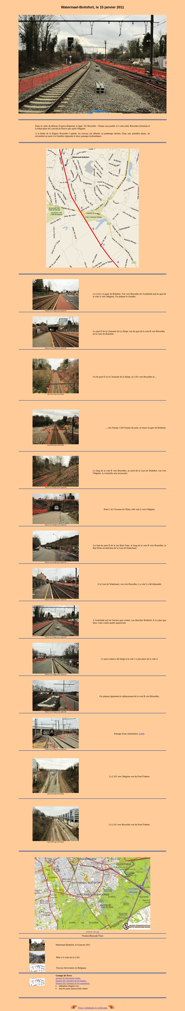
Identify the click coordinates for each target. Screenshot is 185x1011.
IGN (97, 932)
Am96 (141, 733)
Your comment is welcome (93, 1007)
